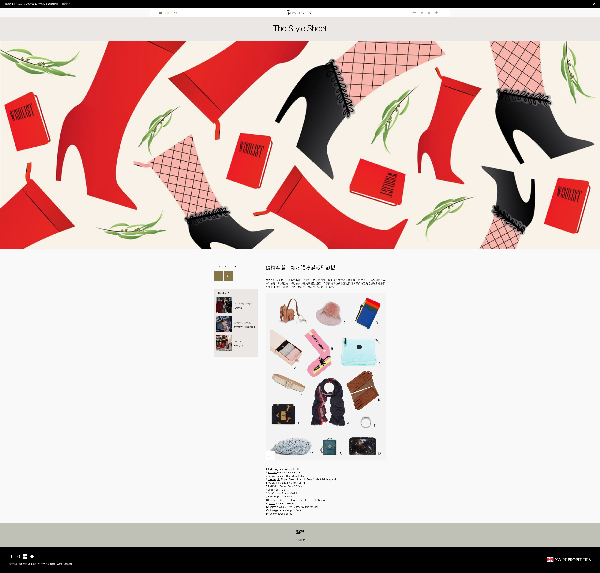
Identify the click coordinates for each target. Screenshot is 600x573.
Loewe (271, 475)
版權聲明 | (33, 564)
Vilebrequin (274, 479)
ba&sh (271, 489)
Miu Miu (272, 472)
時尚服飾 (300, 540)
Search (175, 12)
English (413, 13)
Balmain (273, 506)
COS (272, 503)
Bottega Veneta (278, 510)
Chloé (271, 493)
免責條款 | (14, 564)
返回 (595, 542)
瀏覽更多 (66, 4)
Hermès (273, 499)
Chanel (273, 513)
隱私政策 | (23, 564)
